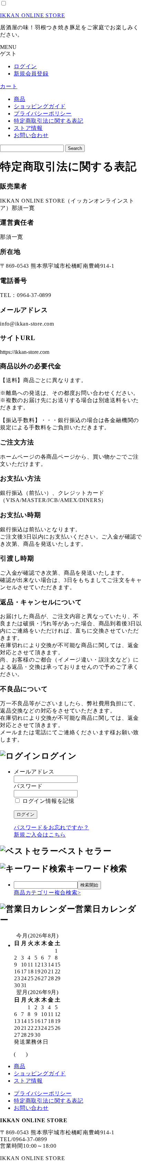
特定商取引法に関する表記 (48, 121)
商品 (20, 99)
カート (8, 86)
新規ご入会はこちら (40, 835)
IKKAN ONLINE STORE (32, 15)
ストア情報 (28, 128)
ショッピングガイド (40, 106)
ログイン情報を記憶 (47, 801)
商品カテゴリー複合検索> (47, 892)
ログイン (25, 66)
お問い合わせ (31, 135)
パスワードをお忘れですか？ (51, 827)
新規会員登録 (31, 73)
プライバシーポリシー (43, 113)
